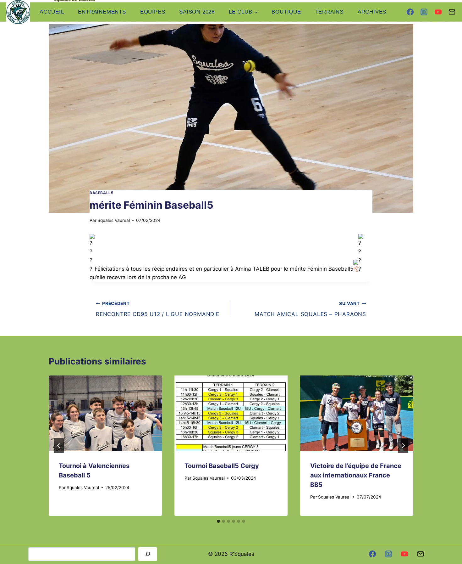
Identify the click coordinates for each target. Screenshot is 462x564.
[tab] (218, 521)
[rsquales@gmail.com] (452, 12)
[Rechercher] (147, 554)
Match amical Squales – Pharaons (310, 309)
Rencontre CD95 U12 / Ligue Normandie (157, 309)
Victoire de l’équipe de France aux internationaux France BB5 (355, 475)
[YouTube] (438, 12)
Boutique (286, 12)
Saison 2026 (197, 12)
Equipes (152, 12)
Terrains (329, 12)
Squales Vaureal (113, 220)
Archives (372, 12)
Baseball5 (101, 192)
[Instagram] (424, 12)
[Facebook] (410, 12)
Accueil (52, 12)
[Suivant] (403, 445)
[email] (420, 554)
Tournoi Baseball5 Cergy (221, 466)
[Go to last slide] (59, 445)
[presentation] (105, 413)
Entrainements (102, 12)
